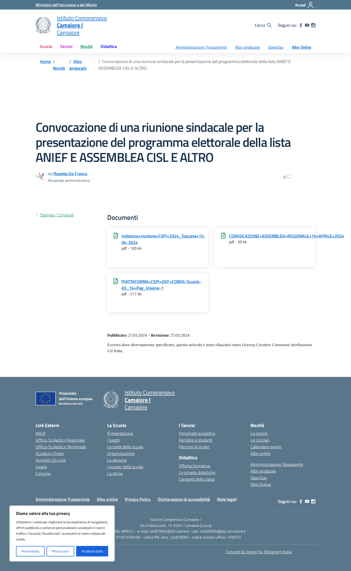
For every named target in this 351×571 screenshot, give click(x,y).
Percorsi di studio (194, 447)
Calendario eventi (266, 447)
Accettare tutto (92, 551)
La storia (114, 473)
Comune (43, 473)
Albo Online (301, 47)
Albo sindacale (247, 47)
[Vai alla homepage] (43, 25)
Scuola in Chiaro (50, 453)
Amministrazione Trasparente (201, 47)
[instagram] (313, 25)
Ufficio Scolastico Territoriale (61, 447)
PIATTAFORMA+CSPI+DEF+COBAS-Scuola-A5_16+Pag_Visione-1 (161, 284)
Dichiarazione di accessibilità (184, 499)
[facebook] (301, 25)
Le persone (117, 460)
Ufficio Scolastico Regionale (60, 440)
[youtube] (307, 25)
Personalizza (30, 551)
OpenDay (276, 47)
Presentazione (120, 433)
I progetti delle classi (197, 479)
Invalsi (41, 467)
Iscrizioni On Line (51, 460)
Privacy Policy (138, 499)
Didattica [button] (109, 46)
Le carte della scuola (125, 447)
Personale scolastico (197, 433)
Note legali (227, 499)
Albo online (260, 453)
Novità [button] (86, 46)
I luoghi (113, 440)
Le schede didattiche (197, 472)
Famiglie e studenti (195, 440)
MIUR (41, 433)
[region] (62, 533)
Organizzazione (121, 453)
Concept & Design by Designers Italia (259, 552)
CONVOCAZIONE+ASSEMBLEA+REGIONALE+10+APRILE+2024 (286, 236)
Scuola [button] (46, 46)
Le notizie (259, 433)
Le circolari (260, 440)
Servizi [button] (66, 46)
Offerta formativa (194, 466)
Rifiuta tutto (60, 551)
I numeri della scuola (125, 467)
